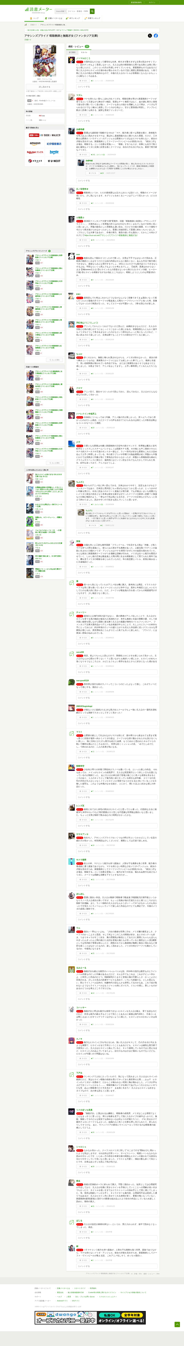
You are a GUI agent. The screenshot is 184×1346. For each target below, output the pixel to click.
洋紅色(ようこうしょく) (87, 322)
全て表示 (72, 52)
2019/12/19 (110, 339)
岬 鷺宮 (37, 522)
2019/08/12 (110, 567)
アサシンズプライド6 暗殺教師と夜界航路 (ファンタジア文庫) (49, 256)
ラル (78, 928)
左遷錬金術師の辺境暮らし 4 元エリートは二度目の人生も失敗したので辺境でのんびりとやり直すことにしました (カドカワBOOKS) (49, 490)
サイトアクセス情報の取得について (133, 1292)
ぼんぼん (80, 894)
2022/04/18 (110, 203)
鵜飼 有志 (38, 558)
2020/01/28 (110, 308)
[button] (92, 11)
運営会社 (60, 1292)
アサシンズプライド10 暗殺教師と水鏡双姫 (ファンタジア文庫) (48, 295)
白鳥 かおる (39, 509)
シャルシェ (81, 1147)
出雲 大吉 (38, 496)
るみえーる (81, 968)
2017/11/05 (110, 820)
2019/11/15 (110, 399)
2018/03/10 (110, 791)
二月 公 (37, 573)
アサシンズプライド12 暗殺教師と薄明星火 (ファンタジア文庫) (48, 321)
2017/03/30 (111, 953)
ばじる (79, 1220)
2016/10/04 (110, 1058)
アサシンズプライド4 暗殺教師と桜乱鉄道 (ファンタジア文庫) (49, 398)
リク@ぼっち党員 (84, 1110)
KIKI (78, 294)
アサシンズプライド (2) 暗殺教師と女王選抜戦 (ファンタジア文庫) (48, 372)
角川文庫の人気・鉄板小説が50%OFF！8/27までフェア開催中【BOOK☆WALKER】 (58, 30)
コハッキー (81, 1007)
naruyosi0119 (82, 680)
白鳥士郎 (38, 535)
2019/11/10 (111, 428)
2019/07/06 (110, 598)
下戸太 (79, 1073)
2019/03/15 (110, 717)
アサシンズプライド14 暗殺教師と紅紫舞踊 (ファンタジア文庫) (48, 347)
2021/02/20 (110, 280)
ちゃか (79, 354)
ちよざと (80, 482)
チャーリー (81, 612)
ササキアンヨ (82, 834)
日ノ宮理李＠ (82, 189)
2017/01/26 (111, 993)
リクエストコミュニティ (108, 1296)
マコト (79, 732)
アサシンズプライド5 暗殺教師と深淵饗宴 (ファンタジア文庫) (49, 411)
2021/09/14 (111, 240)
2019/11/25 (110, 373)
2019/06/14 (110, 666)
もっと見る (56, 360)
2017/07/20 (111, 845)
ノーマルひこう (83, 58)
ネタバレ (84, 52)
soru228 (80, 652)
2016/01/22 (111, 1206)
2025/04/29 (111, 154)
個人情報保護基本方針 (76, 1292)
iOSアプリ (75, 1301)
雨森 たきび (39, 479)
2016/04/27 (110, 1095)
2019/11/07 (110, 467)
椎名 (78, 1181)
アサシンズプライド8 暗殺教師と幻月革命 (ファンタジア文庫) (49, 282)
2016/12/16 (110, 1024)
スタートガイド (80, 1288)
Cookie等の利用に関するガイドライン (102, 1292)
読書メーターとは (63, 1288)
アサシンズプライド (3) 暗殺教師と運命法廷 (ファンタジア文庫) (48, 385)
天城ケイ (33, 25)
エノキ (79, 1039)
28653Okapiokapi (84, 706)
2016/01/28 (111, 1132)
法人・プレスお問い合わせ (85, 1296)
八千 (78, 442)
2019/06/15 (110, 638)
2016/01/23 (111, 1166)
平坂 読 (37, 548)
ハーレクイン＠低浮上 (86, 414)
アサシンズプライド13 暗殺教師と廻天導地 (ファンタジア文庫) (48, 334)
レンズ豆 (80, 805)
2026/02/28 (110, 81)
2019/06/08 (110, 692)
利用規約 (93, 1288)
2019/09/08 (110, 504)
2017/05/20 (110, 913)
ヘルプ (59, 1296)
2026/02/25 (110, 115)
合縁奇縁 (80, 129)
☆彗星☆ (80, 217)
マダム (79, 95)
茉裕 (78, 541)
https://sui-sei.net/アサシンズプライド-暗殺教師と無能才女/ (110, 235)
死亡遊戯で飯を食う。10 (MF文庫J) (48, 556)
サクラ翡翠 (81, 860)
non (78, 254)
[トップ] (25, 25)
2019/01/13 (111, 751)
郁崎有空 (80, 766)
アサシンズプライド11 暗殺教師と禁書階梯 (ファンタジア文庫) (48, 308)
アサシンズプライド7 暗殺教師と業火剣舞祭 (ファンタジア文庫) (49, 269)
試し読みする (44, 87)
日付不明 (109, 1232)
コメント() (98, 81)
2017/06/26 (111, 879)
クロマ (79, 388)
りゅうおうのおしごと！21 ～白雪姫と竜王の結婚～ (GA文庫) (48, 531)
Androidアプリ (62, 1301)
